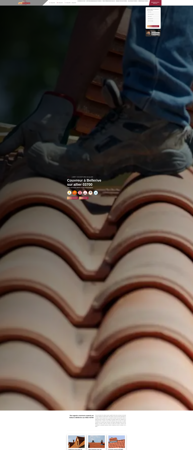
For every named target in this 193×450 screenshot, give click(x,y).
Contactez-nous (83, 197)
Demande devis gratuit (155, 3)
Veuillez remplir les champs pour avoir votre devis (153, 10)
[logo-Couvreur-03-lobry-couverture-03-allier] (24, 3)
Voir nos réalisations (72, 197)
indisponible (60, 2)
